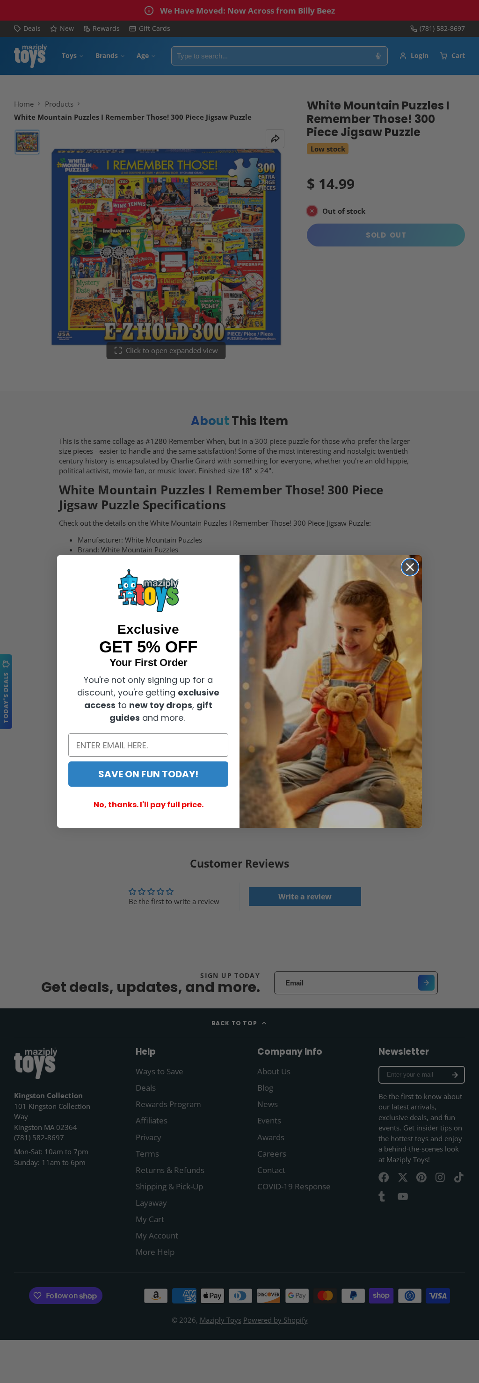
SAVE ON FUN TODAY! (148, 774)
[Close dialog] (410, 567)
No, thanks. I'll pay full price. (148, 804)
